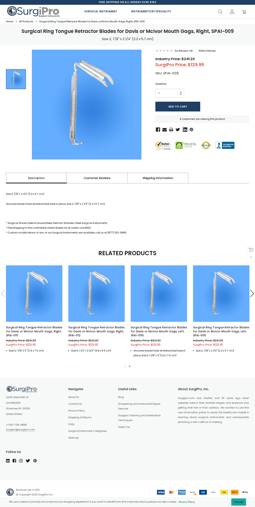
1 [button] (125, 366)
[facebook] (14, 461)
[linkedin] (8, 461)
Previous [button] (2, 293)
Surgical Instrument (100, 11)
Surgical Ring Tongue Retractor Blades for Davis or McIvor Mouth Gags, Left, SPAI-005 (221, 331)
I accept (239, 502)
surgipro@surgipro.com (20, 429)
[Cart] (245, 12)
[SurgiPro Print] (170, 129)
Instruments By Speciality (151, 11)
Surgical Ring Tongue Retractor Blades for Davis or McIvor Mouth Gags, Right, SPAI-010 (34, 331)
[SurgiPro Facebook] (157, 129)
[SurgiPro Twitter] (177, 129)
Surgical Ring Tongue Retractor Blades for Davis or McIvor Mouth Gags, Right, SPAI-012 (96, 331)
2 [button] (130, 366)
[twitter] (28, 461)
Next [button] (252, 293)
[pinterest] (35, 461)
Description (36, 178)
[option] (127, 2)
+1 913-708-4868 (16, 424)
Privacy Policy (187, 502)
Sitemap (73, 437)
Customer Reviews (97, 178)
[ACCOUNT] (232, 12)
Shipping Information (158, 178)
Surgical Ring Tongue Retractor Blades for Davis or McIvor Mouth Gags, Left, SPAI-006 (159, 331)
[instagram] (21, 461)
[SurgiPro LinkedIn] (184, 129)
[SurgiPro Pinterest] (191, 129)
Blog (121, 397)
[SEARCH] (220, 12)
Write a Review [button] (207, 50)
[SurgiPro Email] (164, 129)
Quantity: (161, 84)
